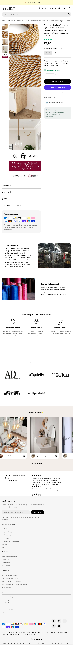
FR (26, 643)
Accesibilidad (37, 639)
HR (32, 643)
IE (38, 643)
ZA (70, 643)
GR (29, 643)
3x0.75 (57, 53)
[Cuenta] (59, 8)
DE (17, 643)
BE (8, 643)
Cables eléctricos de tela (15, 21)
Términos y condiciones (24, 517)
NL (46, 643)
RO (53, 643)
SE (58, 643)
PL (49, 643)
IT (41, 643)
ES (23, 643)
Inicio (3, 21)
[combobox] (36, 14)
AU (3, 643)
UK (64, 643)
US (67, 643)
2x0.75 (48, 53)
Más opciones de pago (58, 92)
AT (5, 643)
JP (43, 643)
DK (20, 643)
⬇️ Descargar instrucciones (55, 103)
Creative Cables (10, 632)
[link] (12, 374)
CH (11, 643)
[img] (47, 475)
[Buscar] (69, 14)
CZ (14, 643)
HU (35, 643)
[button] (48, 39)
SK (55, 643)
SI (61, 643)
